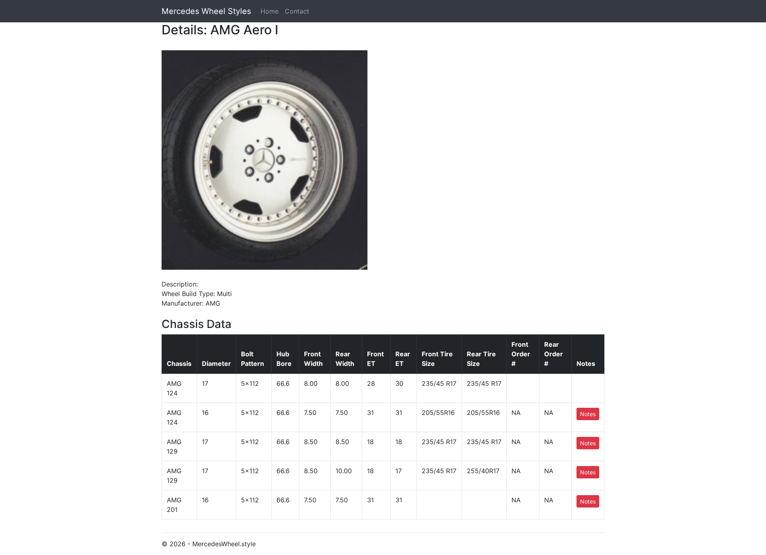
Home (269, 11)
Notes (588, 414)
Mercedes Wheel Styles (206, 11)
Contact (297, 11)
